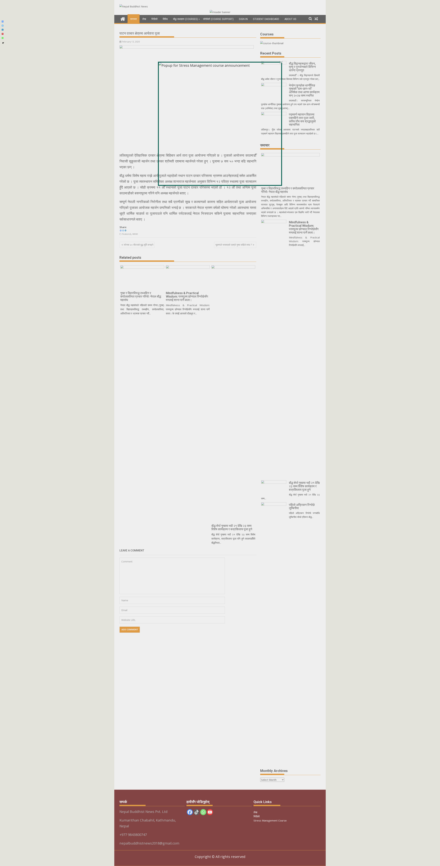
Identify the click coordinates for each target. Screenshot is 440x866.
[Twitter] (2, 25)
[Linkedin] (2, 30)
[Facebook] (2, 21)
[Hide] (3, 43)
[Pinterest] (2, 34)
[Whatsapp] (2, 38)
